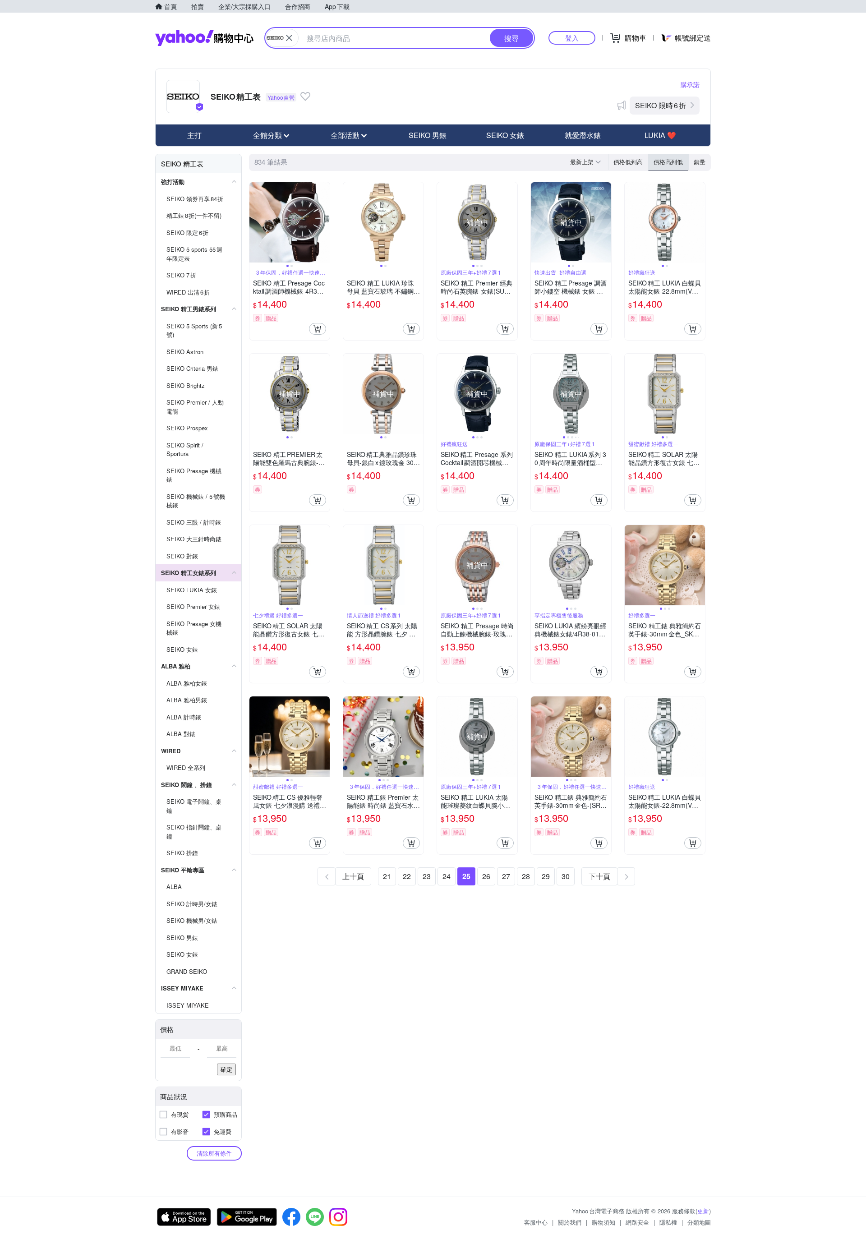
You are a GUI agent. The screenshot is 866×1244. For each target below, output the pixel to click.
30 (566, 876)
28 (526, 876)
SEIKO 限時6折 (660, 105)
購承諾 (690, 84)
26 (486, 876)
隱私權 (668, 1222)
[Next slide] (324, 222)
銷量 (699, 161)
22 (407, 876)
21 (387, 876)
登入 (572, 37)
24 (446, 876)
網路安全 (637, 1222)
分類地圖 (699, 1222)
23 (427, 876)
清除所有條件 (214, 1153)
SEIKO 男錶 (428, 135)
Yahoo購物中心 (204, 38)
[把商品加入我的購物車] (317, 329)
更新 (703, 1211)
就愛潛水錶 (583, 135)
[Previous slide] (255, 222)
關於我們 (569, 1222)
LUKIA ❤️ (660, 135)
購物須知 (603, 1222)
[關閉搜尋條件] (289, 37)
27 (506, 876)
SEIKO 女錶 (505, 135)
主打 (194, 135)
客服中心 (536, 1222)
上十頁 (353, 876)
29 (546, 876)
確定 (226, 1069)
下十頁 (599, 876)
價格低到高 (628, 161)
